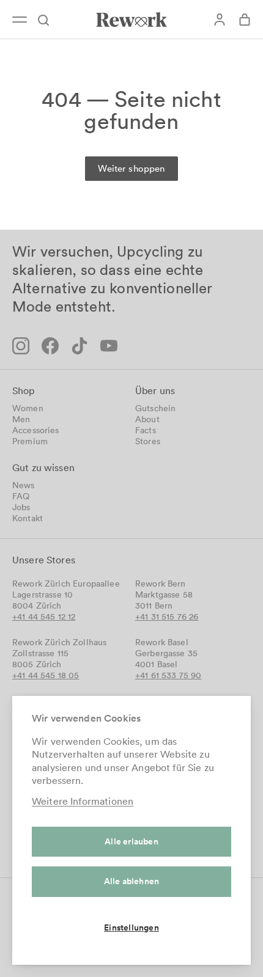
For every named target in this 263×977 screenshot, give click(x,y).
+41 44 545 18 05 (45, 675)
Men (21, 419)
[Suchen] (49, 19)
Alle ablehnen (132, 881)
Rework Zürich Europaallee (66, 583)
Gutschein (155, 408)
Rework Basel (161, 642)
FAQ (20, 496)
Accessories (35, 430)
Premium (30, 441)
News (23, 485)
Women (27, 408)
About (147, 419)
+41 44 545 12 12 (43, 616)
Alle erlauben (131, 841)
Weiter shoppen (131, 168)
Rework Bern (160, 583)
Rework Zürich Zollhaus (59, 642)
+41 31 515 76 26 (166, 616)
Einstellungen (131, 927)
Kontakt (27, 518)
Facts (145, 430)
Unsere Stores (43, 560)
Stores (147, 441)
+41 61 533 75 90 (168, 675)
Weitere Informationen (82, 801)
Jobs (21, 507)
